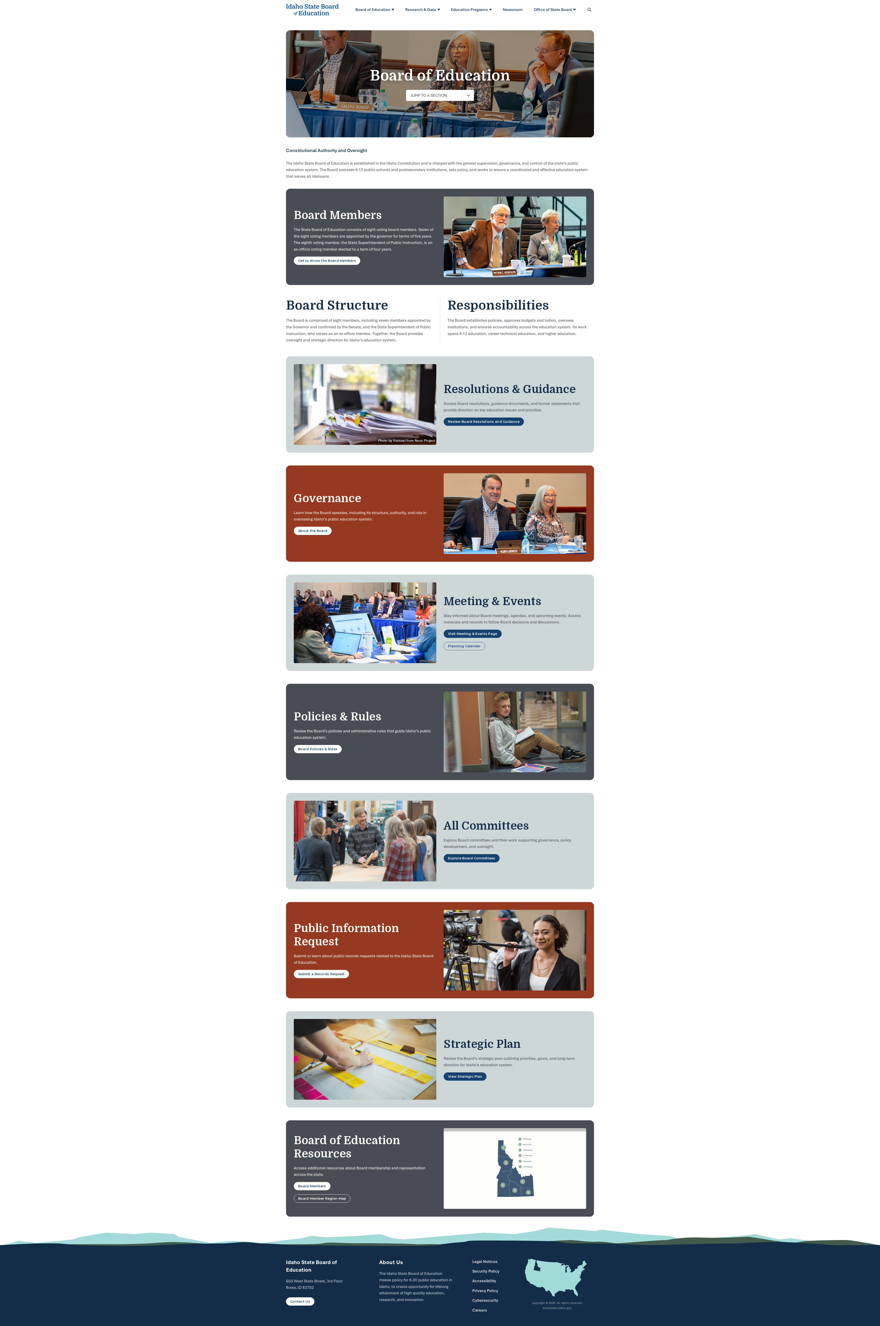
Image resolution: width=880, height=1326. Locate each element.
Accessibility (484, 1280)
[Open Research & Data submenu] (439, 9)
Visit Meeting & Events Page (472, 634)
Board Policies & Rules (317, 749)
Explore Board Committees (471, 858)
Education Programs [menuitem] (469, 9)
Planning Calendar (464, 646)
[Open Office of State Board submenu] (575, 9)
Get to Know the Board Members (327, 261)
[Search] (589, 9)
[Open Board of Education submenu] (393, 9)
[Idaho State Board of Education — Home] (312, 10)
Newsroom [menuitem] (513, 9)
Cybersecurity (485, 1300)
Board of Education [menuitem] (372, 9)
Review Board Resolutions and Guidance (484, 422)
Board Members (312, 1186)
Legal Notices (485, 1261)
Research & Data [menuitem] (420, 9)
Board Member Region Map (322, 1198)
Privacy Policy (485, 1290)
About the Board (312, 531)
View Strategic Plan (465, 1076)
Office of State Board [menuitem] (553, 9)
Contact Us (300, 1301)
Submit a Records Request (321, 974)
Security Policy (486, 1271)
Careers (479, 1310)
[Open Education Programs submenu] (491, 9)
